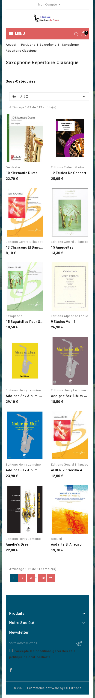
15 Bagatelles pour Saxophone (31, 322)
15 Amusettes (62, 247)
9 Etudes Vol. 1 (63, 322)
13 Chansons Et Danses (25, 247)
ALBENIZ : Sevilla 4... (68, 470)
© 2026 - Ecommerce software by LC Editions (48, 688)
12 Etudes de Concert (68, 173)
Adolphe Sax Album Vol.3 (26, 470)
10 (43, 577)
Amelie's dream (19, 544)
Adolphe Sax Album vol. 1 (27, 396)
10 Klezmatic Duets (22, 173)
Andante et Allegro (66, 544)
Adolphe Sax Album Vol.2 (71, 396)
